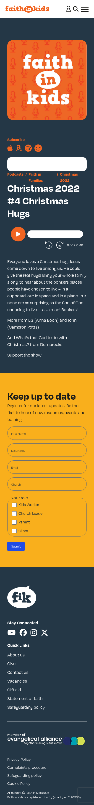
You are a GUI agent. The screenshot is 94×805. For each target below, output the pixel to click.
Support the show (24, 354)
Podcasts (15, 174)
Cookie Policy (19, 783)
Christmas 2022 (69, 177)
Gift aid (14, 689)
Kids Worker (28, 504)
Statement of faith (25, 698)
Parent (24, 522)
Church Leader (31, 513)
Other (23, 530)
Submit (16, 546)
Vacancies (17, 680)
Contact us (17, 672)
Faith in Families (36, 177)
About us (16, 654)
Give (11, 663)
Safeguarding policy (26, 707)
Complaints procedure (26, 767)
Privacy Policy (19, 759)
